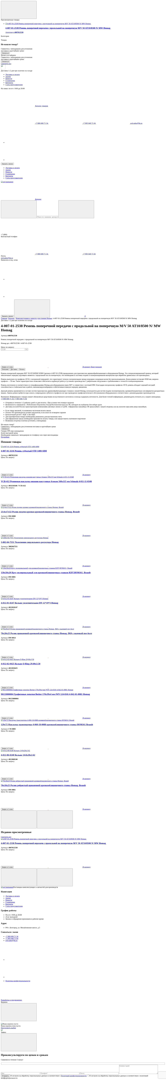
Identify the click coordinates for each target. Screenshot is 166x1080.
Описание (5, 369)
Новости (8, 79)
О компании (10, 81)
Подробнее (5, 437)
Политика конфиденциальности (17, 981)
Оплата (21, 369)
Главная (4, 318)
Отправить (5, 1076)
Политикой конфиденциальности (74, 1076)
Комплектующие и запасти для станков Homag (34, 318)
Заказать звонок (7, 164)
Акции (8, 77)
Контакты (9, 83)
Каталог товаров (41, 106)
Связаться (5, 53)
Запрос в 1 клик (7, 367)
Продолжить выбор (8, 1028)
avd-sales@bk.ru (136, 123)
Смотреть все (6, 64)
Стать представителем (14, 85)
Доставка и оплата (12, 74)
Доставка (14, 369)
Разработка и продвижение (11, 1000)
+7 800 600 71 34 (41, 123)
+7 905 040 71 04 (89, 123)
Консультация (96, 367)
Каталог (11, 318)
